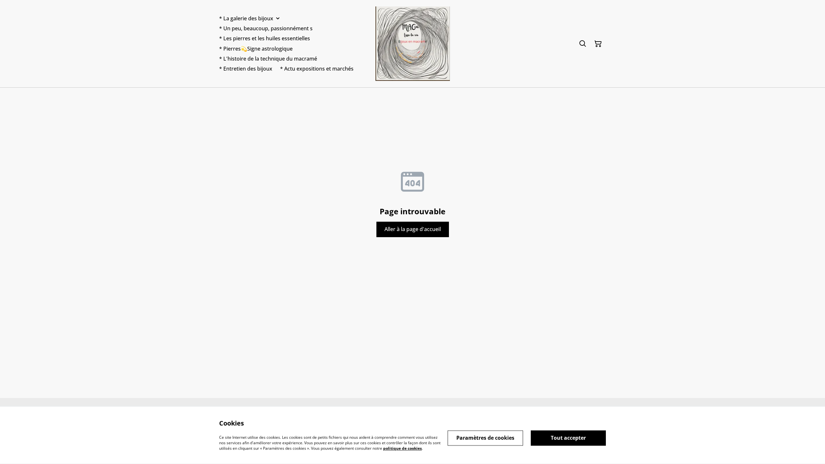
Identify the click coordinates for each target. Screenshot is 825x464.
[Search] (582, 44)
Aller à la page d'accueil (412, 229)
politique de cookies (402, 448)
